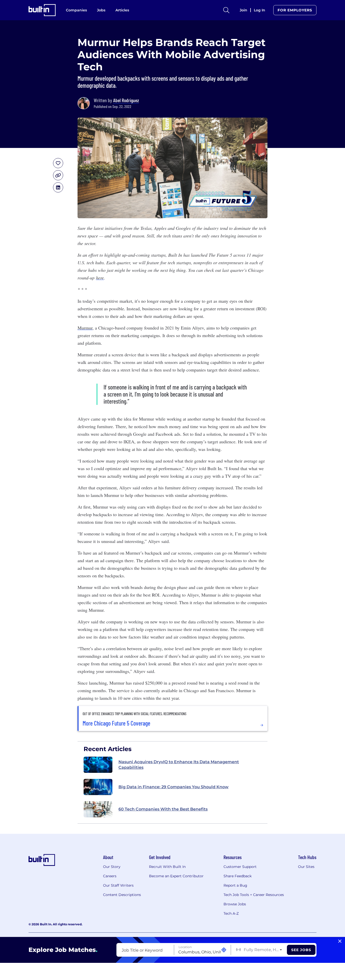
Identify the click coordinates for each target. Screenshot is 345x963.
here (100, 278)
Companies (76, 10)
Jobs (101, 10)
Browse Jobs (235, 904)
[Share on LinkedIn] (58, 187)
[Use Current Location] (224, 950)
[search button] (226, 10)
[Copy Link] (58, 175)
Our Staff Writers (118, 885)
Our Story (111, 866)
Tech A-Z (231, 913)
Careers (109, 876)
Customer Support (240, 866)
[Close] (340, 941)
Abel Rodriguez (126, 100)
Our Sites (306, 866)
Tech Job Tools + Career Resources (254, 894)
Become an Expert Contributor (176, 876)
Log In (259, 10)
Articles (122, 10)
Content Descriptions (122, 894)
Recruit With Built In (167, 866)
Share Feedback (238, 876)
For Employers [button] (295, 10)
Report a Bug (235, 885)
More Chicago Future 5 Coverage (116, 723)
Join (243, 10)
